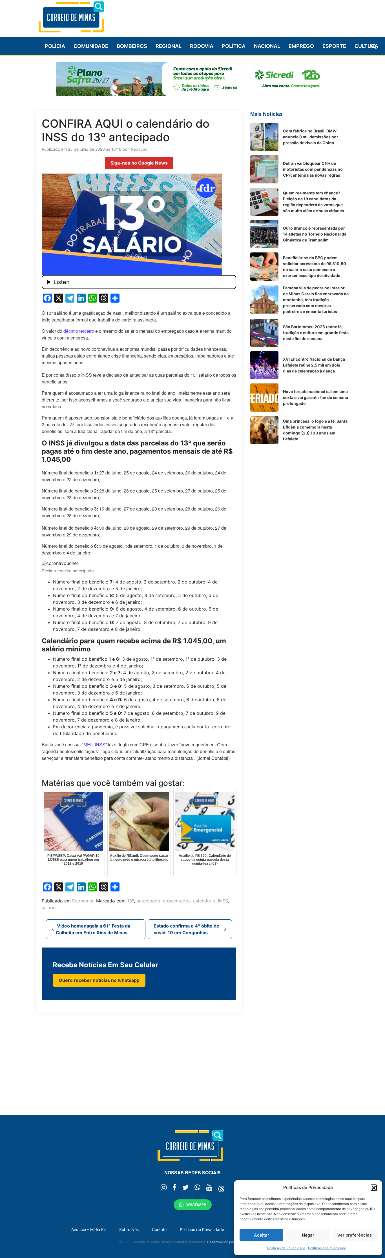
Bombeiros (132, 46)
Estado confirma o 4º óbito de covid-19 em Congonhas (186, 929)
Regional (169, 46)
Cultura (366, 46)
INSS (223, 901)
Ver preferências (354, 1235)
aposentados (177, 901)
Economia (82, 901)
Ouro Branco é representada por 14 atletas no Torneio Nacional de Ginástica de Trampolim (314, 234)
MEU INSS (94, 744)
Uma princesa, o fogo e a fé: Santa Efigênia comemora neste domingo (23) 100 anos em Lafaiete (315, 430)
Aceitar (261, 1235)
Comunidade (91, 46)
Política (233, 46)
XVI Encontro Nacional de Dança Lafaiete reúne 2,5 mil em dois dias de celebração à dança (314, 365)
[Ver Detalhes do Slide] (192, 79)
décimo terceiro (78, 331)
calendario (204, 901)
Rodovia (201, 46)
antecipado (148, 901)
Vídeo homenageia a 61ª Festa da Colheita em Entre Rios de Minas (93, 929)
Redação (139, 149)
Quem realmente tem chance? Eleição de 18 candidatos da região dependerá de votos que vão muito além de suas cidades (313, 201)
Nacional (267, 46)
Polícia (55, 46)
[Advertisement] (246, 16)
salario (49, 907)
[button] (374, 1187)
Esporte (334, 46)
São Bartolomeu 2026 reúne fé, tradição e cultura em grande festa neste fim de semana (316, 332)
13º (130, 901)
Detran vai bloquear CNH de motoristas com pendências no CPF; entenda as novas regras (313, 169)
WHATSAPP (196, 1204)
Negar (308, 1235)
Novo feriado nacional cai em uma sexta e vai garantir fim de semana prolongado (315, 397)
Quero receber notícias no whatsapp (99, 980)
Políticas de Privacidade (286, 1248)
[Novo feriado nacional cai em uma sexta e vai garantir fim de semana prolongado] (264, 397)
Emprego (301, 46)
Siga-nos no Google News (139, 163)
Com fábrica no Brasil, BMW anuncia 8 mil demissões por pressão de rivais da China (310, 136)
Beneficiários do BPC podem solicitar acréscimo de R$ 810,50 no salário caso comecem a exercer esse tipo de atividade (314, 266)
